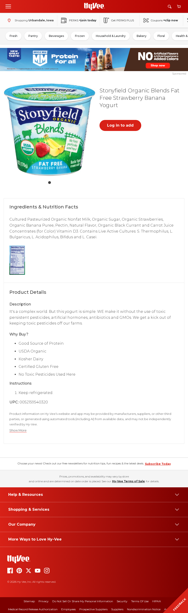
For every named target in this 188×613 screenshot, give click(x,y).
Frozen (80, 36)
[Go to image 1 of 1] (50, 182)
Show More (18, 430)
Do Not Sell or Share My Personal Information (82, 601)
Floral (161, 36)
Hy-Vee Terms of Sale (128, 481)
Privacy (44, 601)
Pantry (33, 36)
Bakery (142, 36)
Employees (68, 609)
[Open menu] (8, 6)
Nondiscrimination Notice (143, 609)
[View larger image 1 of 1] (49, 129)
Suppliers (117, 609)
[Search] (169, 7)
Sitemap (29, 601)
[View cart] (178, 6)
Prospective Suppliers (93, 609)
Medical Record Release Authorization (33, 609)
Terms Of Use (140, 601)
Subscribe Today (158, 464)
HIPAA (156, 601)
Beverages (56, 36)
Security (122, 601)
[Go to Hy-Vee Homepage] (94, 6)
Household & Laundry (111, 36)
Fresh (13, 36)
